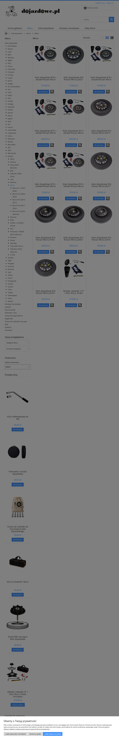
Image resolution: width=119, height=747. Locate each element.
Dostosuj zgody (35, 734)
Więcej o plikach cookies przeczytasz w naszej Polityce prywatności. (27, 729)
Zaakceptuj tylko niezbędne (15, 734)
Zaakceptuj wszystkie (53, 734)
